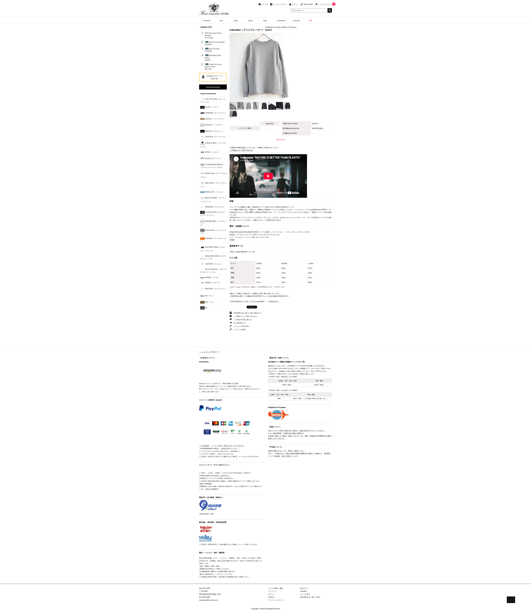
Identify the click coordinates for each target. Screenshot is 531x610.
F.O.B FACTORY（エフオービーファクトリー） (212, 213)
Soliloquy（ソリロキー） (214, 124)
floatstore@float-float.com (208, 600)
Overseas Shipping (213, 87)
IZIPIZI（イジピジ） (212, 152)
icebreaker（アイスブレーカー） (213, 239)
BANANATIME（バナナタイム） (213, 223)
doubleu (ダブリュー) (213, 158)
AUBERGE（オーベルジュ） (216, 113)
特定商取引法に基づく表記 (310, 597)
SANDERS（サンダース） (215, 206)
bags (265, 20)
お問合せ (271, 597)
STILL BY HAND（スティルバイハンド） (213, 100)
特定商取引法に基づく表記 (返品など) (248, 313)
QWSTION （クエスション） (216, 288)
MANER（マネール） (213, 282)
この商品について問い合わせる (241, 150)
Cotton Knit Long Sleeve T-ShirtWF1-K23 (213, 66)
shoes (250, 20)
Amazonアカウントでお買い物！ (215, 77)
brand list (296, 20)
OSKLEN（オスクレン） (214, 131)
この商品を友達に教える (243, 319)
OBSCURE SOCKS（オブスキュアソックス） (213, 257)
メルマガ (265, 4)
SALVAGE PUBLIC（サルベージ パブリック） (213, 249)
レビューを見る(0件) (241, 326)
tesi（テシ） (209, 295)
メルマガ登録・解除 (275, 588)
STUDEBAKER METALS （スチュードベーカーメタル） (211, 165)
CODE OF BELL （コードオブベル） (213, 145)
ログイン (295, 4)
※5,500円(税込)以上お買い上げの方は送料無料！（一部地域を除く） (255, 301)
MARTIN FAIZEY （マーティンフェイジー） (213, 200)
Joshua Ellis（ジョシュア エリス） (213, 231)
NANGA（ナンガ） (212, 277)
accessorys (281, 20)
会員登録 (303, 591)
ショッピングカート (325, 4)
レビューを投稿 (239, 329)
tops (221, 20)
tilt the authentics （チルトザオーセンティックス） (213, 270)
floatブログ (304, 588)
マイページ (272, 591)
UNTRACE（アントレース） (216, 136)
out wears (206, 20)
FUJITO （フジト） (212, 107)
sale (310, 20)
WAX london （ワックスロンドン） (213, 185)
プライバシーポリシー (276, 600)
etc (206, 307)
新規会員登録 (308, 4)
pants (236, 20)
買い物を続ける (239, 323)
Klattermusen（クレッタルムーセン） (213, 175)
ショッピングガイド (280, 4)
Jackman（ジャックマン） (215, 118)
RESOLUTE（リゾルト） (214, 192)
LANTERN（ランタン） (214, 264)
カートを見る (305, 594)
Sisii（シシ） (210, 302)
